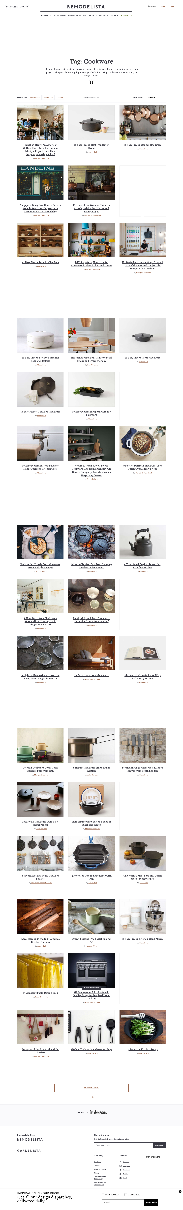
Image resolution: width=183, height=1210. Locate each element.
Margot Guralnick (41, 158)
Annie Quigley (92, 479)
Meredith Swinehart (92, 215)
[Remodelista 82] (19, 6)
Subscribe (151, 1202)
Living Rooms (48, 97)
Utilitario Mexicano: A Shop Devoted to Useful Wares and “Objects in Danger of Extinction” (142, 265)
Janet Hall (92, 152)
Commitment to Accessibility (100, 1178)
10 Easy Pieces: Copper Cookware (142, 145)
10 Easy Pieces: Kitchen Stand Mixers (142, 939)
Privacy (96, 1173)
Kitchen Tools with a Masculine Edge (91, 1049)
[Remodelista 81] (15, 6)
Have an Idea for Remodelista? (100, 1183)
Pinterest (126, 1162)
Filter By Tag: (138, 97)
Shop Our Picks (90, 15)
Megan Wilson (92, 946)
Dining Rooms (35, 97)
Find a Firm (103, 15)
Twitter (125, 1174)
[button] (151, 6)
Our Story (114, 15)
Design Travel (60, 15)
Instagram (126, 1166)
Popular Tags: (22, 97)
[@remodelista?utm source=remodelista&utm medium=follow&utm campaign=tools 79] (6, 6)
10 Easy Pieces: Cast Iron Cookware (40, 412)
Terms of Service (100, 1169)
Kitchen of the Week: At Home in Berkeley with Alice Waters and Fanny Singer (91, 208)
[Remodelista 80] (11, 6)
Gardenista (126, 15)
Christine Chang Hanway (41, 883)
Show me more (91, 1088)
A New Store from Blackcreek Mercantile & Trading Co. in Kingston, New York (40, 621)
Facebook (126, 1170)
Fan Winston (92, 365)
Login (172, 6)
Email (125, 1178)
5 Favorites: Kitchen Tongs (143, 1049)
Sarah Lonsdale (41, 997)
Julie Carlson (92, 775)
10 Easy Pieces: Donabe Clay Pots (40, 262)
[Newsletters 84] (27, 6)
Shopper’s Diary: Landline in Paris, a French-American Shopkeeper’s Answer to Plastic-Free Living (40, 208)
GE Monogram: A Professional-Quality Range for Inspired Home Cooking (91, 995)
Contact (97, 1165)
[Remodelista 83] (23, 6)
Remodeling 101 (74, 15)
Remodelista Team (92, 679)
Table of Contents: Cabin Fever (91, 675)
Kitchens (60, 97)
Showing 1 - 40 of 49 (91, 97)
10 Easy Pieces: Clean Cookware (142, 358)
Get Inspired (46, 15)
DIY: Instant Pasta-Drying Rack (40, 993)
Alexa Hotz (143, 149)
